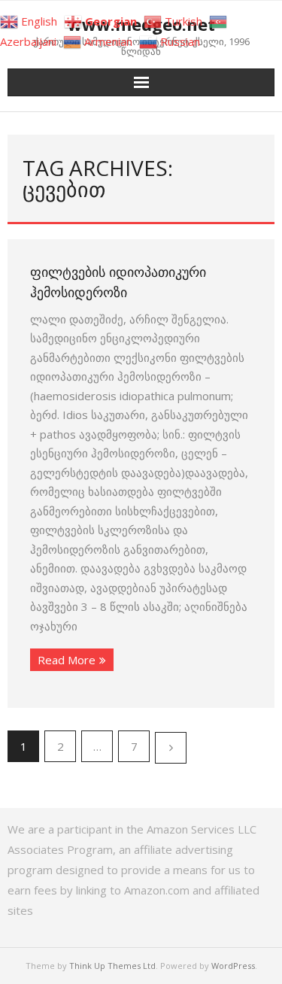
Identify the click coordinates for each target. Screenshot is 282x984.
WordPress (233, 965)
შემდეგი (170, 748)
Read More (67, 659)
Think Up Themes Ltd (112, 965)
